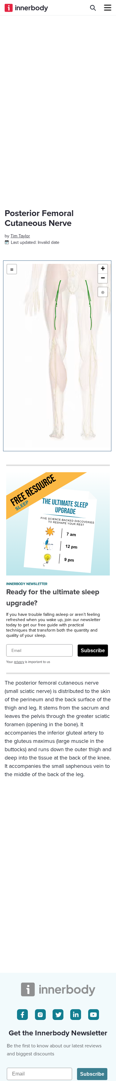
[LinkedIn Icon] (75, 1014)
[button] (102, 269)
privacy (19, 662)
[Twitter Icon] (58, 1014)
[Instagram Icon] (40, 1014)
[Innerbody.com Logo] (26, 7)
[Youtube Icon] (93, 1014)
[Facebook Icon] (22, 1014)
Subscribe (93, 650)
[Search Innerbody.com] (93, 8)
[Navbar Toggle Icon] (105, 8)
